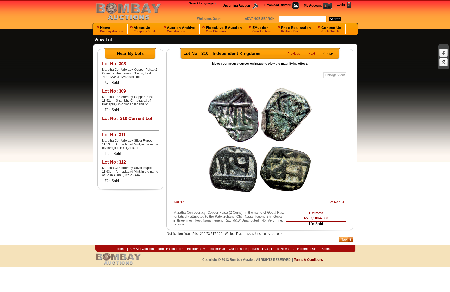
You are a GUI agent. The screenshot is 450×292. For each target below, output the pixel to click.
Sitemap (327, 249)
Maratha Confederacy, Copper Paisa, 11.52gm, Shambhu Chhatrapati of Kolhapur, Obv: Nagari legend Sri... (128, 100)
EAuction (261, 29)
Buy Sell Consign (142, 249)
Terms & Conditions (308, 260)
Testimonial (217, 249)
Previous (294, 53)
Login (341, 5)
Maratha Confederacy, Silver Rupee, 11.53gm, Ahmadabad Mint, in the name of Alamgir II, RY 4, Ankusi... (130, 144)
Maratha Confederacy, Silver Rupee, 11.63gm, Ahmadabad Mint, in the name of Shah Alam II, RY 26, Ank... (130, 171)
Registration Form (170, 249)
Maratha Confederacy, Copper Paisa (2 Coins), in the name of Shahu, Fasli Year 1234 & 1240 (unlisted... (129, 73)
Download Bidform (278, 5)
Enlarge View (335, 75)
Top (344, 239)
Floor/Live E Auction (224, 29)
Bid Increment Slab (305, 249)
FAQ (265, 249)
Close (328, 53)
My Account (313, 5)
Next (311, 53)
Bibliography (196, 249)
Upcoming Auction (237, 5)
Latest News (280, 249)
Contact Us (331, 29)
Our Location (238, 249)
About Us (145, 29)
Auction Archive (181, 29)
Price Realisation (296, 29)
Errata (254, 249)
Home (111, 29)
